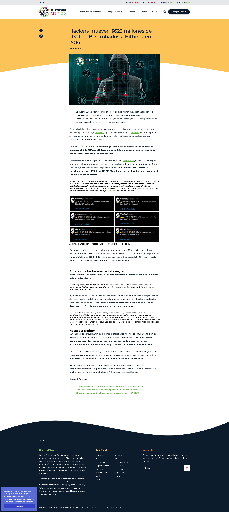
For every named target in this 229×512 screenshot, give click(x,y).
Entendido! (19, 506)
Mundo (99, 479)
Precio (144, 12)
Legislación (119, 473)
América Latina (102, 459)
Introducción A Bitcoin (90, 12)
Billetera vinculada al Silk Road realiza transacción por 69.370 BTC (107, 393)
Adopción (100, 455)
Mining (117, 476)
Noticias (156, 12)
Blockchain (101, 462)
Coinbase (99, 132)
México (99, 476)
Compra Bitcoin (114, 12)
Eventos (131, 12)
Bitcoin (117, 459)
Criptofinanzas (102, 466)
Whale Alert (128, 161)
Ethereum (118, 466)
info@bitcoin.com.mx (113, 507)
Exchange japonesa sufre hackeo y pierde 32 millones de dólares (107, 390)
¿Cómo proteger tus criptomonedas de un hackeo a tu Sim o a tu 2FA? (110, 386)
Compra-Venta (121, 462)
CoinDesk (111, 191)
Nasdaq (135, 132)
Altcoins (118, 455)
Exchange (118, 469)
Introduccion (101, 473)
